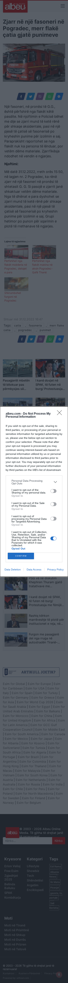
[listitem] (34, 482)
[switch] (53, 491)
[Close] (60, 414)
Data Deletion (13, 569)
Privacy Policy (55, 569)
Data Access (34, 569)
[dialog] (34, 491)
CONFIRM (21, 556)
